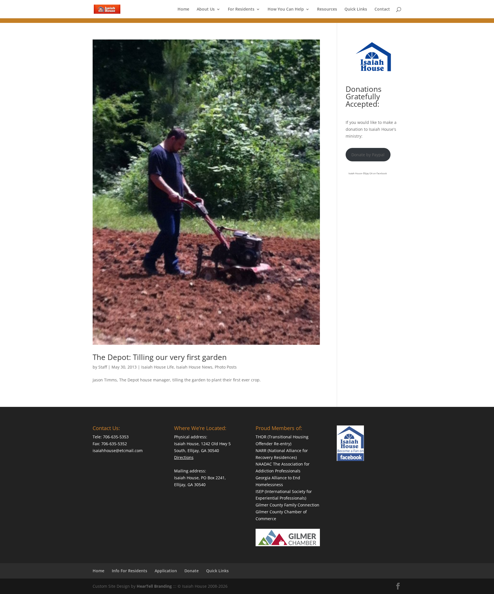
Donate (191, 570)
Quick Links (355, 9)
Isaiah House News (194, 367)
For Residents (241, 9)
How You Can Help (286, 9)
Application (166, 570)
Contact (382, 9)
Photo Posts (226, 367)
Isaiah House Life (157, 367)
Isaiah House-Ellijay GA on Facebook (367, 173)
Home (183, 9)
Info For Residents (129, 570)
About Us (206, 9)
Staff (102, 367)
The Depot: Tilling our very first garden (160, 357)
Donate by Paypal (368, 154)
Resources (327, 9)
